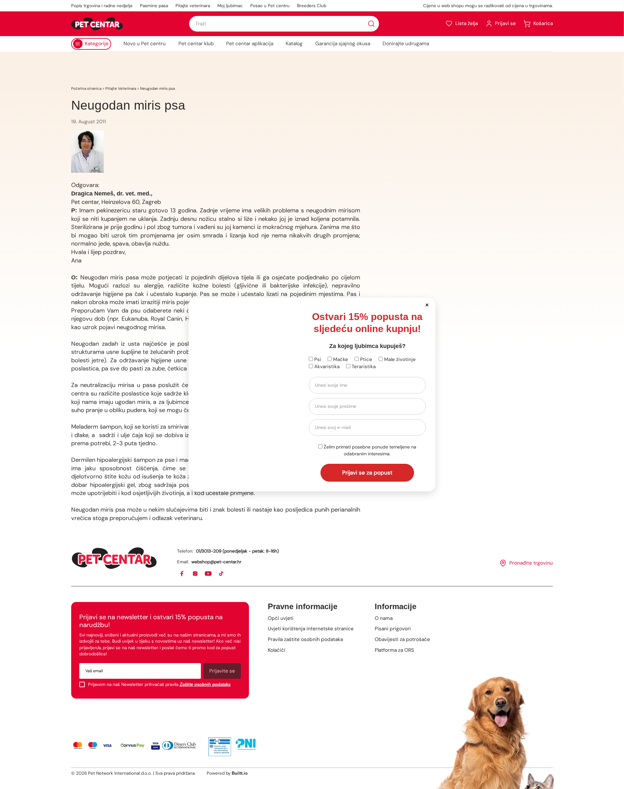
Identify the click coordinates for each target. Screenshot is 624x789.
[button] (427, 304)
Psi (317, 359)
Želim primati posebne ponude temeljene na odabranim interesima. (369, 450)
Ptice (365, 359)
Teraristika (363, 366)
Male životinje (399, 359)
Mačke (340, 359)
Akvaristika (326, 366)
